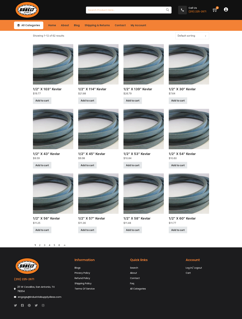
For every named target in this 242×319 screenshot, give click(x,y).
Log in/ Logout (194, 267)
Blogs (78, 267)
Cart (188, 273)
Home (52, 25)
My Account (138, 25)
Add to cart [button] (42, 100)
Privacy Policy (82, 273)
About (65, 25)
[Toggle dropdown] (18, 25)
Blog (77, 25)
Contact (120, 25)
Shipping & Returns (97, 25)
